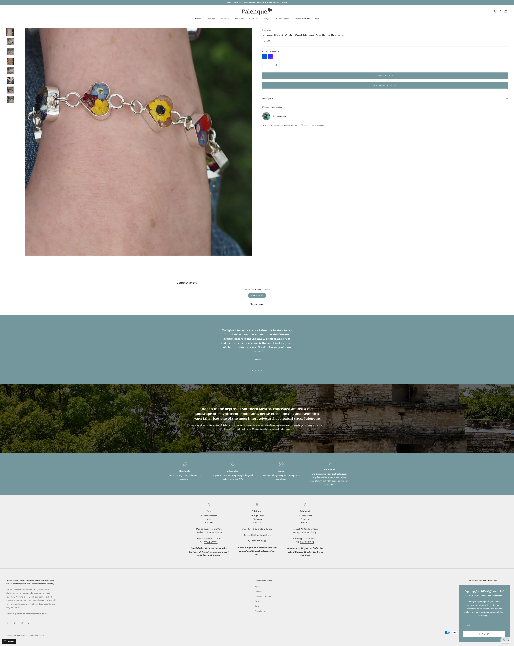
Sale (317, 18)
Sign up (484, 634)
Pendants (239, 18)
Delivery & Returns (263, 596)
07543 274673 (311, 538)
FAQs (257, 601)
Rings (266, 18)
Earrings (211, 18)
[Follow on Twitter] (14, 623)
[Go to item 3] (10, 51)
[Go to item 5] (10, 70)
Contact (258, 591)
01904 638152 (211, 542)
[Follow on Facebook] (7, 623)
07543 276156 (214, 538)
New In (198, 18)
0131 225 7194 (307, 542)
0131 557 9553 (259, 541)
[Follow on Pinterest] (28, 623)
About (257, 586)
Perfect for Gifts (302, 18)
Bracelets (224, 18)
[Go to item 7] (10, 90)
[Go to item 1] (10, 32)
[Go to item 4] (10, 61)
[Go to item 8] (10, 99)
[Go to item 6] (10, 80)
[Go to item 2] (10, 42)
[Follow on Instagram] (21, 623)
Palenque (266, 30)
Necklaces (254, 18)
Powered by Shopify (37, 635)
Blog (257, 606)
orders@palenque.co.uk (36, 613)
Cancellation (260, 611)
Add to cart (385, 75)
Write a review (257, 295)
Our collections (282, 18)
